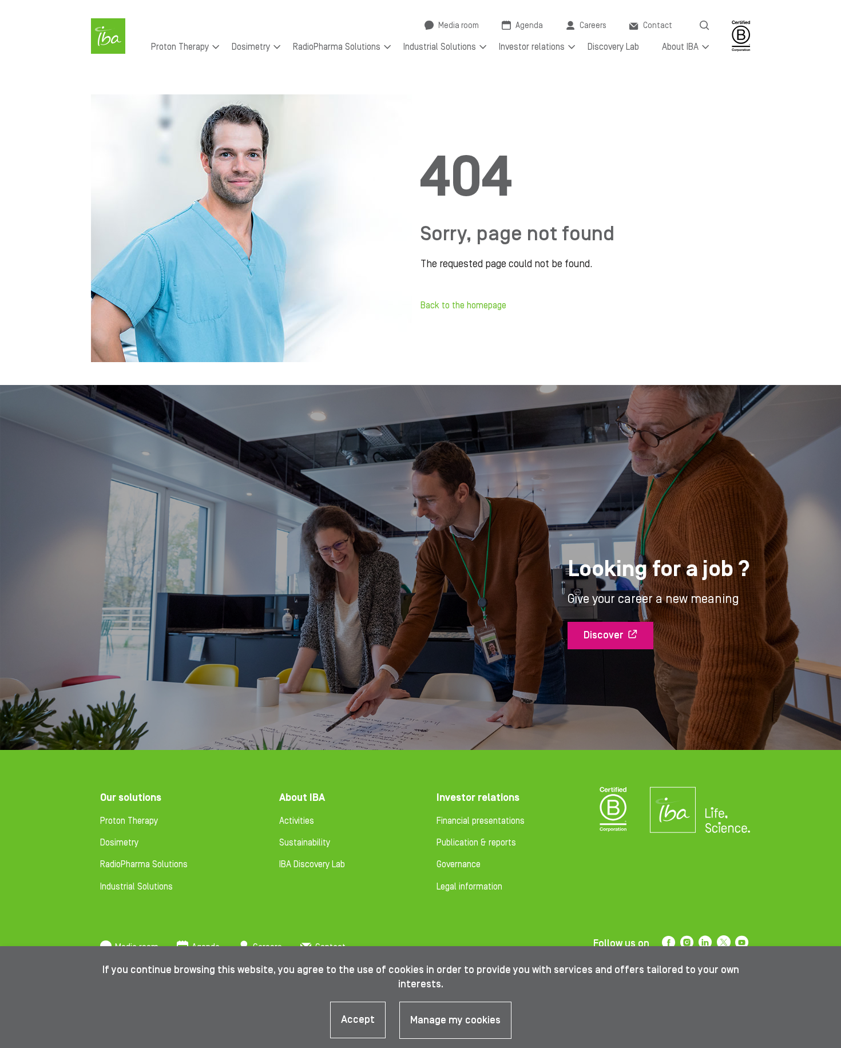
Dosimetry (119, 842)
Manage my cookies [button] (455, 1020)
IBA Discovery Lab (312, 864)
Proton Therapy (129, 821)
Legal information (469, 887)
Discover (604, 635)
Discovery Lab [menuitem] (613, 47)
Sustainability (304, 842)
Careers (593, 25)
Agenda (529, 25)
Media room (458, 25)
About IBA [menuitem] (680, 47)
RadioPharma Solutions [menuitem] (336, 47)
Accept (358, 1020)
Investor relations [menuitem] (532, 47)
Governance (459, 864)
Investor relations (478, 798)
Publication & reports (476, 842)
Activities (296, 821)
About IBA (302, 798)
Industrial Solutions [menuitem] (439, 47)
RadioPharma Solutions (144, 864)
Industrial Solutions (136, 887)
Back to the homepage (463, 305)
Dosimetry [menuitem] (251, 47)
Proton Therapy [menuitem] (180, 47)
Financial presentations (481, 821)
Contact (657, 25)
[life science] (727, 820)
